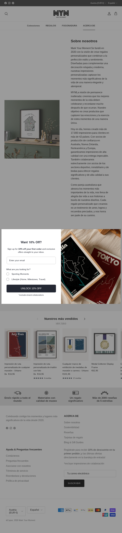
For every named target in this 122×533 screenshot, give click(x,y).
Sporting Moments (20, 274)
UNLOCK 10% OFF (31, 288)
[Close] (117, 232)
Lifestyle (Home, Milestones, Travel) (28, 279)
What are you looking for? (18, 269)
